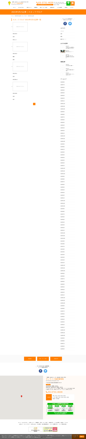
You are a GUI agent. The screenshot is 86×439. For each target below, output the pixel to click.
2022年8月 (63, 211)
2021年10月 (63, 238)
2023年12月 (63, 168)
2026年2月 (63, 98)
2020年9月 (63, 273)
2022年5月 (63, 219)
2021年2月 (63, 259)
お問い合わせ (33, 424)
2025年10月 (63, 108)
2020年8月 (63, 276)
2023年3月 (63, 192)
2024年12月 (63, 135)
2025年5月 (63, 122)
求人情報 (39, 424)
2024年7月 (63, 149)
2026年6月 (63, 87)
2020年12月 (63, 265)
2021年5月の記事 (31, 15)
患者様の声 (52, 7)
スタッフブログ (27, 424)
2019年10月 (63, 303)
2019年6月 (63, 313)
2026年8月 (63, 82)
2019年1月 (63, 327)
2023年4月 (63, 189)
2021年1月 (63, 262)
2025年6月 (63, 119)
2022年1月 (63, 230)
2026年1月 (63, 100)
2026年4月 (63, 92)
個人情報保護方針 (45, 424)
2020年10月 (63, 270)
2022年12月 (63, 200)
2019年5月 (63, 316)
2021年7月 (63, 246)
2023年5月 (63, 187)
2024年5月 (63, 154)
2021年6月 (63, 249)
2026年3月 (63, 95)
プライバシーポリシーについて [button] (47, 437)
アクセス (71, 7)
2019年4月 (63, 319)
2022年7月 (63, 214)
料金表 (66, 7)
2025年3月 (63, 127)
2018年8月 (63, 340)
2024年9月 (63, 144)
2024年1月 (63, 165)
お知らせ (20, 424)
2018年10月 (63, 335)
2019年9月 (63, 305)
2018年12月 (63, 330)
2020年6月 (63, 281)
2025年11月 (63, 106)
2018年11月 (63, 332)
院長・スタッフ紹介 (43, 7)
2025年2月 (63, 130)
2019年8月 (63, 308)
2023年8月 (63, 179)
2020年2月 (63, 292)
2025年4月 (63, 125)
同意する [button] (82, 436)
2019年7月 (63, 311)
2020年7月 (63, 278)
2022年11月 (63, 203)
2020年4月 (63, 286)
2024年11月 (63, 138)
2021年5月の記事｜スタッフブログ (21, 15)
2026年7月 (63, 84)
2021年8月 (63, 243)
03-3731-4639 (45, 2)
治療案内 (35, 7)
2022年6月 (63, 216)
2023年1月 (63, 197)
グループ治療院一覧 (53, 424)
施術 (61, 36)
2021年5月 (63, 251)
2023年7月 (63, 181)
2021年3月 (63, 257)
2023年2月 (63, 195)
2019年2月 (63, 324)
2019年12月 (63, 297)
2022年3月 (63, 224)
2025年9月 (63, 111)
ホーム (14, 7)
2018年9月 (63, 338)
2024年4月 (63, 157)
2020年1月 (63, 294)
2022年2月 (63, 227)
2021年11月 (63, 235)
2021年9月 (63, 241)
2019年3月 (63, 321)
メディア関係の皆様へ (63, 424)
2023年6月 (63, 184)
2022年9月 (63, 208)
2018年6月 (63, 346)
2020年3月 (63, 289)
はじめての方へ (21, 7)
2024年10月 (63, 141)
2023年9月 (63, 176)
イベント (62, 31)
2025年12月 (63, 103)
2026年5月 (63, 90)
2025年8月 (63, 114)
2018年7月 (63, 343)
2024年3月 (63, 160)
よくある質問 (59, 7)
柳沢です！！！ (63, 39)
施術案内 (30, 358)
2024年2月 (63, 162)
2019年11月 (63, 300)
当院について (29, 7)
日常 (61, 33)
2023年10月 (63, 173)
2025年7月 (63, 117)
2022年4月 (63, 222)
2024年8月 (63, 146)
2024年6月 (63, 152)
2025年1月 (63, 133)
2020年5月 (63, 284)
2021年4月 (63, 254)
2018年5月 (63, 348)
